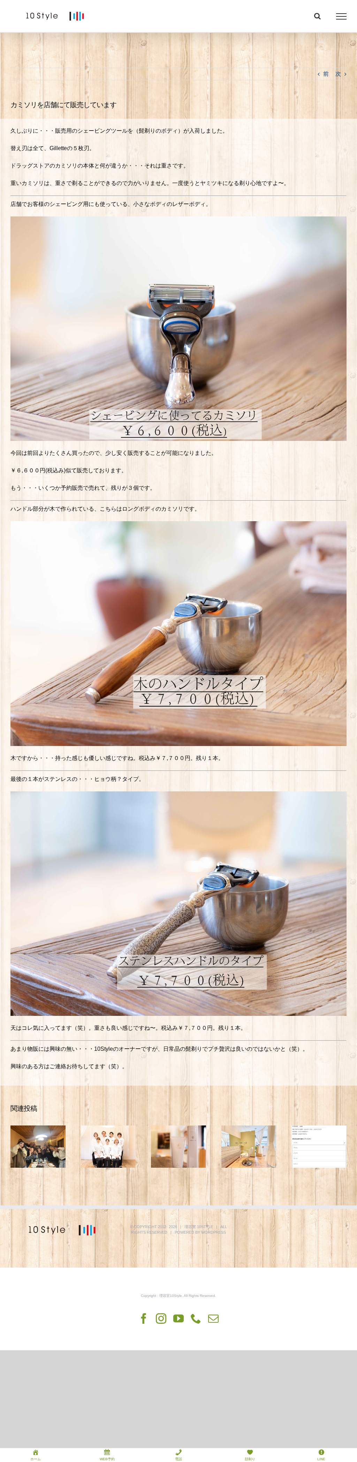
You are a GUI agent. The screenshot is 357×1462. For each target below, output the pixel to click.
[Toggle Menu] (341, 16)
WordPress (213, 1232)
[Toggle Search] (317, 16)
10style (205, 1227)
